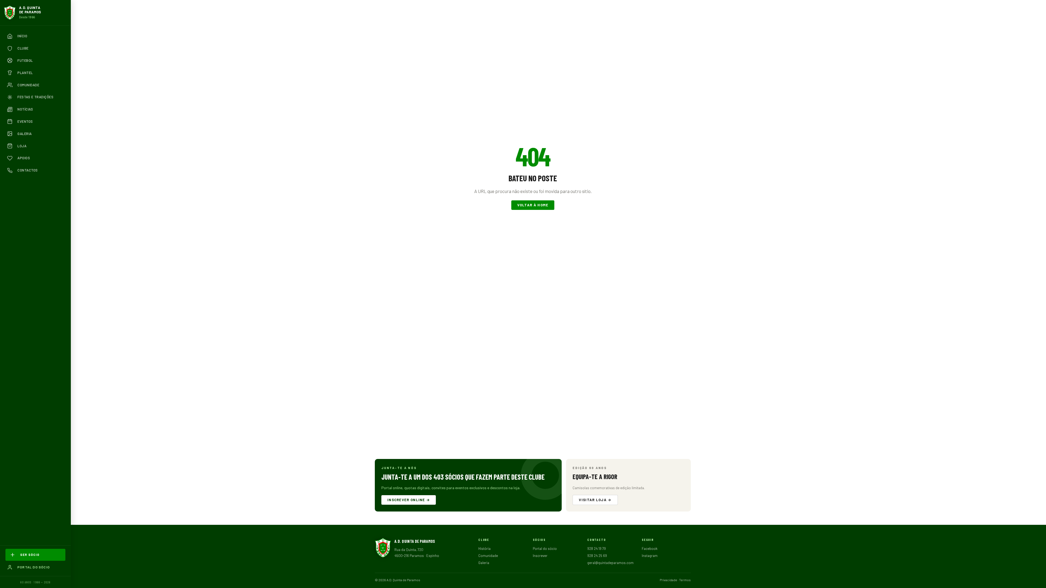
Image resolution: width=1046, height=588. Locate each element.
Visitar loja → (595, 500)
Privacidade (668, 580)
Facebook (650, 548)
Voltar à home (533, 205)
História (484, 548)
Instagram (650, 555)
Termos (685, 580)
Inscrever (540, 555)
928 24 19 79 (596, 548)
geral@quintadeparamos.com (610, 563)
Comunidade (488, 555)
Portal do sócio (545, 548)
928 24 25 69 (597, 555)
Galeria (483, 563)
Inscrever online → (408, 500)
